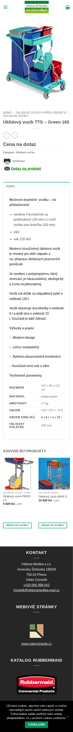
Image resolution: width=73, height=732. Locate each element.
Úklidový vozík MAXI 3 (53, 496)
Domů (7, 112)
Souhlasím (36, 724)
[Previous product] (15, 135)
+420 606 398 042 (36, 585)
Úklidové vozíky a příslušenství (41, 112)
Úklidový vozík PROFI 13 (17, 498)
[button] (5, 7)
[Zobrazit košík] (67, 7)
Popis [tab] (10, 186)
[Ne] (67, 717)
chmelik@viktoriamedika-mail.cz (36, 590)
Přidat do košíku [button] (17, 525)
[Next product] (6, 135)
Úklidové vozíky (15, 115)
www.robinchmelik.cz (36, 644)
